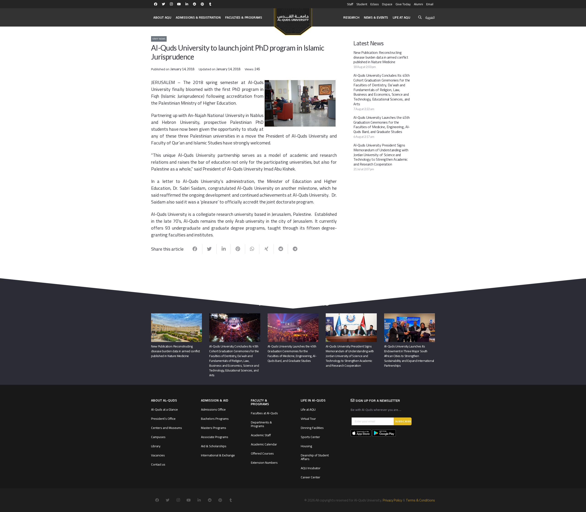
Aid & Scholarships (213, 446)
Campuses (158, 437)
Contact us (158, 464)
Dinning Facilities (312, 428)
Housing (306, 446)
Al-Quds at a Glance (164, 409)
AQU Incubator (310, 468)
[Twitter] (163, 4)
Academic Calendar (264, 444)
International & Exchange (218, 455)
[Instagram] (171, 4)
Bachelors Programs (215, 419)
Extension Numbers (264, 463)
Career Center (310, 477)
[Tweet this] (209, 249)
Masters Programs (213, 428)
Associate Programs (214, 437)
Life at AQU (308, 409)
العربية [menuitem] (430, 17)
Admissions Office (213, 409)
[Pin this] (238, 249)
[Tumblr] (210, 4)
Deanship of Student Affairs (315, 457)
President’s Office (163, 419)
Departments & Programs (261, 424)
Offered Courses (262, 453)
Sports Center (310, 437)
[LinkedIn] (187, 4)
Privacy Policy (392, 500)
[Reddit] (194, 4)
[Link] (293, 20)
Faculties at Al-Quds (264, 413)
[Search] (420, 17)
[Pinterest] (202, 4)
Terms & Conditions (420, 500)
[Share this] (195, 249)
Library (155, 446)
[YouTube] (179, 4)
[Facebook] (155, 4)
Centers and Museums (166, 428)
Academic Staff (261, 435)
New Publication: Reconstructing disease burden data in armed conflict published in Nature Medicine (380, 57)
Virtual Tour (308, 419)
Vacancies (158, 455)
